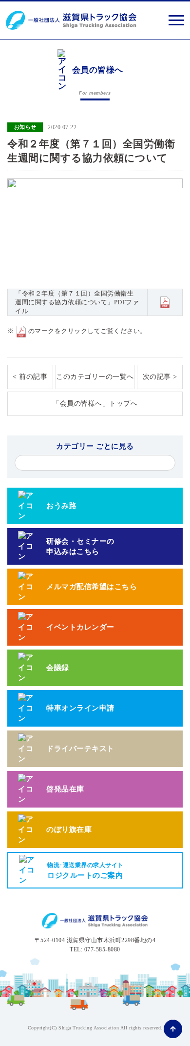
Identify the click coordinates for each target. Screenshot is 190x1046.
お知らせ (25, 127)
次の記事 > (160, 376)
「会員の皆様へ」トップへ (95, 403)
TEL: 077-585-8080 (95, 949)
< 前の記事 (30, 376)
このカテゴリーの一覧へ (95, 376)
